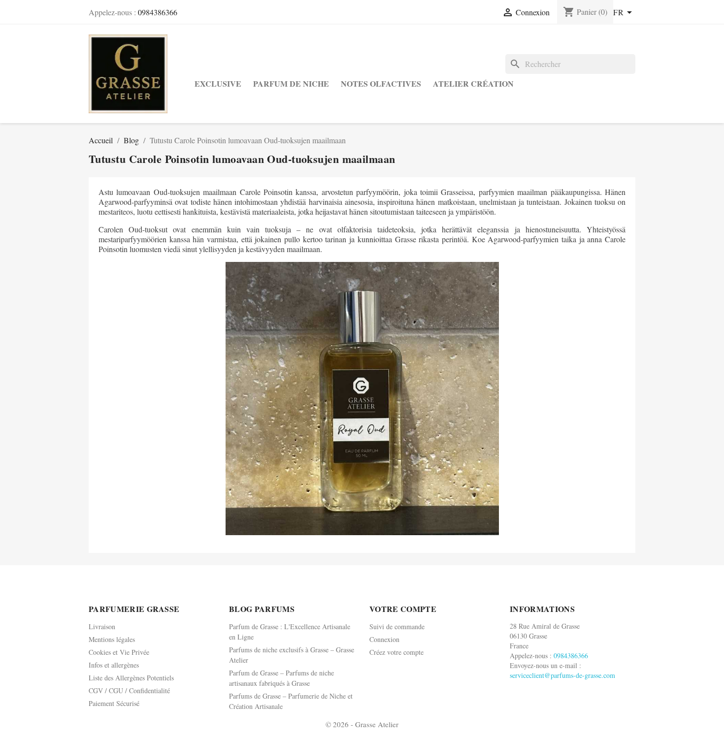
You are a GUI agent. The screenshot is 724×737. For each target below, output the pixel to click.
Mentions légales (112, 639)
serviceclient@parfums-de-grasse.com (562, 675)
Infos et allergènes (114, 665)
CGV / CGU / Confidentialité (129, 690)
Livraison (102, 626)
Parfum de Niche (291, 83)
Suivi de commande (397, 626)
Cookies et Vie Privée (119, 652)
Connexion (384, 639)
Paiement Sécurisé (114, 703)
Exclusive (218, 83)
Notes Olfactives (381, 83)
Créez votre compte (396, 652)
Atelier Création (473, 83)
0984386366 (157, 12)
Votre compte (402, 608)
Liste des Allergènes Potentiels (131, 677)
